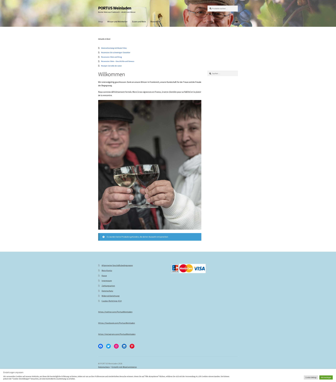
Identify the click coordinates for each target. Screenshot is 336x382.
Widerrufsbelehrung (111, 295)
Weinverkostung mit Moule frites (114, 48)
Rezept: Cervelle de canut (111, 66)
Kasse (104, 275)
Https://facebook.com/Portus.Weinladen (116, 323)
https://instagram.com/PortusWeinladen (116, 334)
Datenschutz (107, 290)
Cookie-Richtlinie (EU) (112, 301)
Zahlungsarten (108, 285)
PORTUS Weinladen (114, 8)
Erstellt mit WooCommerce (124, 367)
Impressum (107, 280)
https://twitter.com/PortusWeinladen (115, 311)
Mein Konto (107, 270)
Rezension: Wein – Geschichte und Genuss (117, 61)
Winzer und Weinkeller (117, 21)
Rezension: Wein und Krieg (111, 57)
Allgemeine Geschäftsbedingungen (117, 265)
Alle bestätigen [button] (326, 377)
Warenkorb (155, 21)
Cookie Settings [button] (310, 377)
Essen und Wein (139, 21)
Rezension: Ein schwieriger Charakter (115, 52)
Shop (100, 21)
